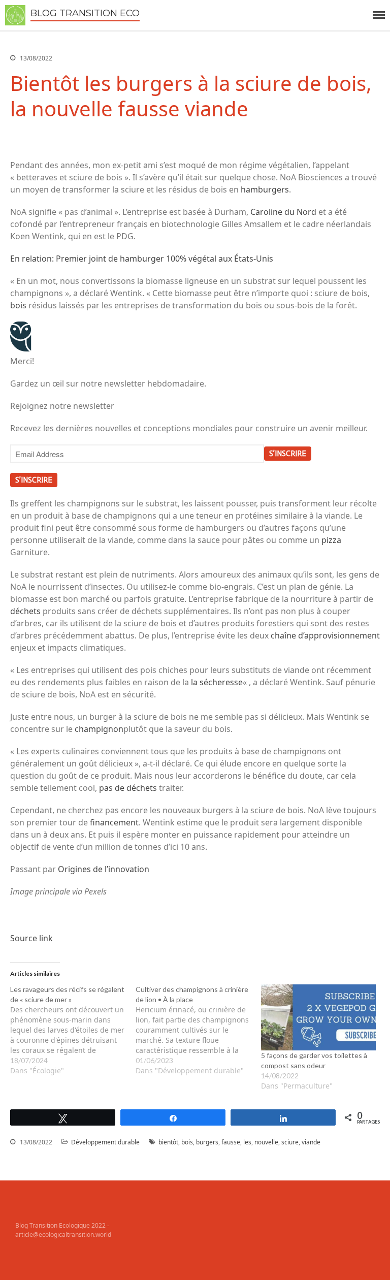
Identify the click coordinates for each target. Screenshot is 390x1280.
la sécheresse (217, 682)
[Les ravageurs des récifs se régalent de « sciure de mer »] (73, 1030)
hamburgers (265, 189)
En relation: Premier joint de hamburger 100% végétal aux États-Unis (141, 258)
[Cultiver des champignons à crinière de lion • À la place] (198, 1030)
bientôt (168, 1142)
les (247, 1142)
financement (114, 822)
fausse (230, 1142)
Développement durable (105, 1142)
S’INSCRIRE (287, 453)
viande (311, 1142)
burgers (207, 1142)
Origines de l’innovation (103, 869)
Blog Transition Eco (85, 13)
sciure (290, 1142)
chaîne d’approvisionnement (325, 635)
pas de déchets (128, 787)
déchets (26, 611)
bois (19, 305)
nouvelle (266, 1142)
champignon (99, 728)
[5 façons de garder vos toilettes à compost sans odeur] (318, 1017)
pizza (331, 540)
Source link (31, 938)
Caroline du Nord (283, 211)
